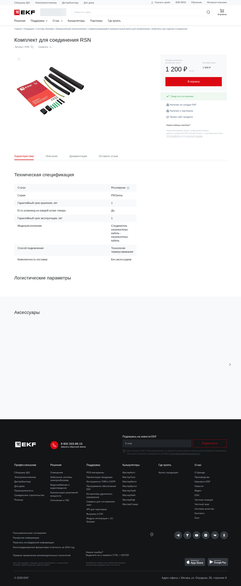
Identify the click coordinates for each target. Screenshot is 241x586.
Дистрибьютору (70, 2)
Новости (199, 486)
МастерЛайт (129, 495)
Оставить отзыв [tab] (108, 156)
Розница (18, 499)
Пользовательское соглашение (29, 533)
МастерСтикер (130, 504)
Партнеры (96, 20)
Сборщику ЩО (22, 2)
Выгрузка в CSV (94, 514)
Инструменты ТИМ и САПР (100, 481)
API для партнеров (96, 509)
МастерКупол (129, 486)
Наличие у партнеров (181, 110)
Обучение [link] (196, 2)
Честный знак (202, 504)
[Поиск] (208, 12)
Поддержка (38, 20)
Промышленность (23, 490)
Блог (197, 518)
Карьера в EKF (203, 481)
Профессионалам (25, 465)
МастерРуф (128, 499)
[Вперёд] (230, 365)
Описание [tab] (52, 156)
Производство (202, 477)
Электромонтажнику (46, 2)
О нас (56, 20)
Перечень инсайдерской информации (33, 542)
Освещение (56, 472)
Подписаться (210, 443)
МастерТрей (129, 490)
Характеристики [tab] (24, 156)
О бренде (200, 472)
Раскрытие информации (26, 537)
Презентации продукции (99, 477)
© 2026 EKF (21, 577)
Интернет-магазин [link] (217, 2)
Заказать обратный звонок (73, 447)
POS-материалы (95, 472)
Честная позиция (204, 499)
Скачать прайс (162, 2)
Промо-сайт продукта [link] (181, 116)
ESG (197, 495)
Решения (19, 20)
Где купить (114, 20)
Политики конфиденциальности (185, 454)
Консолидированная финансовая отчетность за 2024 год (43, 547)
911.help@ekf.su (173, 136)
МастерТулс (128, 477)
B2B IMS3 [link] (181, 2)
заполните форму (194, 136)
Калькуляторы (76, 20)
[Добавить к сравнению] (62, 398)
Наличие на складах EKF (183, 104)
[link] (178, 535)
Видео (198, 490)
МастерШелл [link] (129, 481)
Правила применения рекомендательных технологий (41, 555)
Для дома (89, 2)
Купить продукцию (168, 472)
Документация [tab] (78, 156)
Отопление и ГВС (59, 500)
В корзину (33, 398)
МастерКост (128, 472)
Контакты (199, 513)
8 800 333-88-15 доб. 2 (193, 133)
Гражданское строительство (29, 495)
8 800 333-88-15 (71, 443)
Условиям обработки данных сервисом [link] (28, 565)
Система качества (204, 508)
